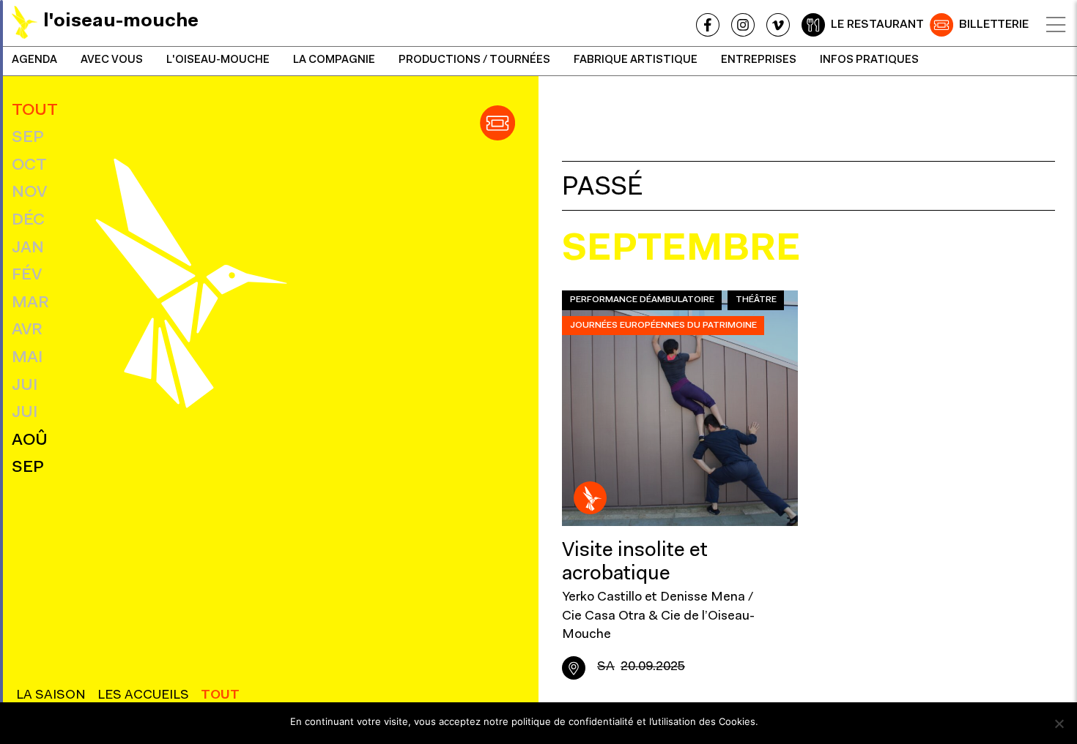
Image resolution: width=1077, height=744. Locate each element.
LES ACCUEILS (143, 695)
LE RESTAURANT (877, 25)
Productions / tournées (474, 60)
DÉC (28, 220)
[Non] (1058, 723)
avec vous (112, 60)
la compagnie (334, 60)
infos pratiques (869, 60)
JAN (28, 248)
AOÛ (30, 440)
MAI (27, 358)
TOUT (35, 110)
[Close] (1055, 25)
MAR (30, 303)
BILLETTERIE (994, 25)
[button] (497, 122)
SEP (28, 137)
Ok (776, 721)
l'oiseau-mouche (218, 60)
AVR (27, 330)
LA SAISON (51, 695)
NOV (29, 192)
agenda (34, 60)
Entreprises (758, 60)
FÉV (27, 275)
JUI (24, 385)
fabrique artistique (635, 60)
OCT (29, 165)
